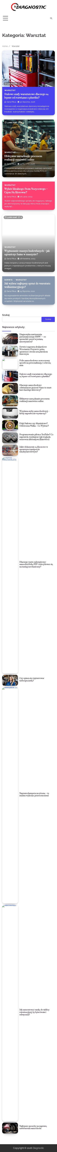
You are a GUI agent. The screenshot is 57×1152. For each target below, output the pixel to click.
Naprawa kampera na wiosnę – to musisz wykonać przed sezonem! (34, 794)
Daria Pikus (11, 102)
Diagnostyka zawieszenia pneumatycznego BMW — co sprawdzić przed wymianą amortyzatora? (32, 338)
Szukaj (6, 315)
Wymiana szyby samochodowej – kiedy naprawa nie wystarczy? (34, 412)
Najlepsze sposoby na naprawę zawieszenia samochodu (33, 1127)
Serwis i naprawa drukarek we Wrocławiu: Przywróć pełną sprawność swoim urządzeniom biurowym (33, 350)
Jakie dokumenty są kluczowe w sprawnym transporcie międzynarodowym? (33, 449)
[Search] (51, 18)
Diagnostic (38, 1148)
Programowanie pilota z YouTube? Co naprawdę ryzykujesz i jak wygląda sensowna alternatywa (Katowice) (36, 437)
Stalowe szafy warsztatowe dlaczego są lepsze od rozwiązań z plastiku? (35, 375)
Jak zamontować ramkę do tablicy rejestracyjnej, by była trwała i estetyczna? (34, 1012)
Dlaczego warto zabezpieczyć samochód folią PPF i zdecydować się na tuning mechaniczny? (36, 564)
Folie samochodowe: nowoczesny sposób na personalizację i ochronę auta (35, 363)
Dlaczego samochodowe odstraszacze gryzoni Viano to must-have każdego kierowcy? (35, 387)
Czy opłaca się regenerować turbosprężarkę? (31, 679)
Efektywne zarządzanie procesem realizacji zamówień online (34, 400)
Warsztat (9, 90)
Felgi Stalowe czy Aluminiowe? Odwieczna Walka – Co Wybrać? (34, 424)
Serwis (8, 280)
